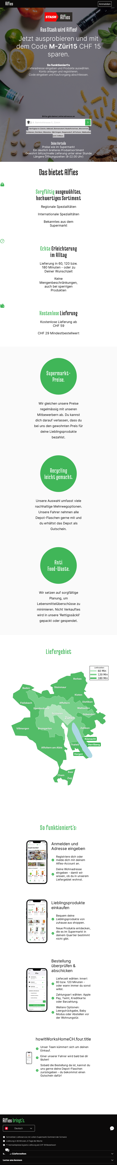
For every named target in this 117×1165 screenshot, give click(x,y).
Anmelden (104, 4)
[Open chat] (112, 1128)
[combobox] (56, 122)
